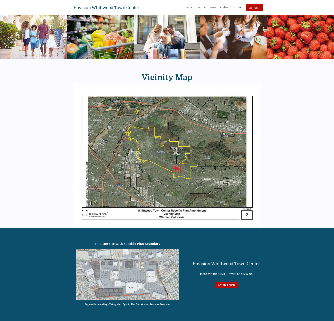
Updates (225, 7)
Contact (237, 7)
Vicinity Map (115, 304)
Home (189, 7)
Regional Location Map (96, 304)
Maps (199, 7)
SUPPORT (254, 7)
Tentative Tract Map (160, 304)
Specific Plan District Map (135, 304)
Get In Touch (226, 285)
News (213, 7)
